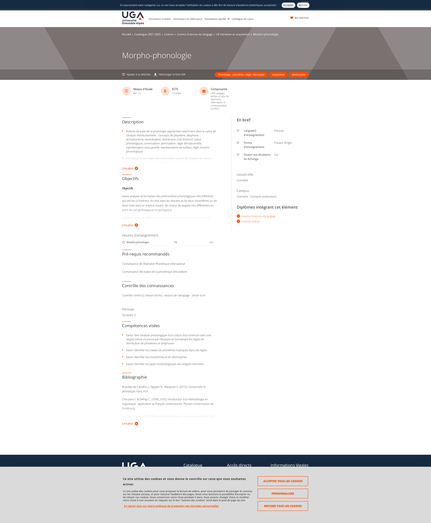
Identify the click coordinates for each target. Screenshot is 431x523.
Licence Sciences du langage (195, 34)
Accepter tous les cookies (283, 481)
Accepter (288, 5)
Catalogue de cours (242, 19)
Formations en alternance (187, 19)
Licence (169, 34)
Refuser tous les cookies (283, 506)
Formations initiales (160, 19)
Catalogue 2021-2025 (147, 34)
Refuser (303, 5)
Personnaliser (283, 493)
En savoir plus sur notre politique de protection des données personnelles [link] (171, 506)
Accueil (126, 34)
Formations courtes (215, 19)
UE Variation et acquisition (233, 34)
